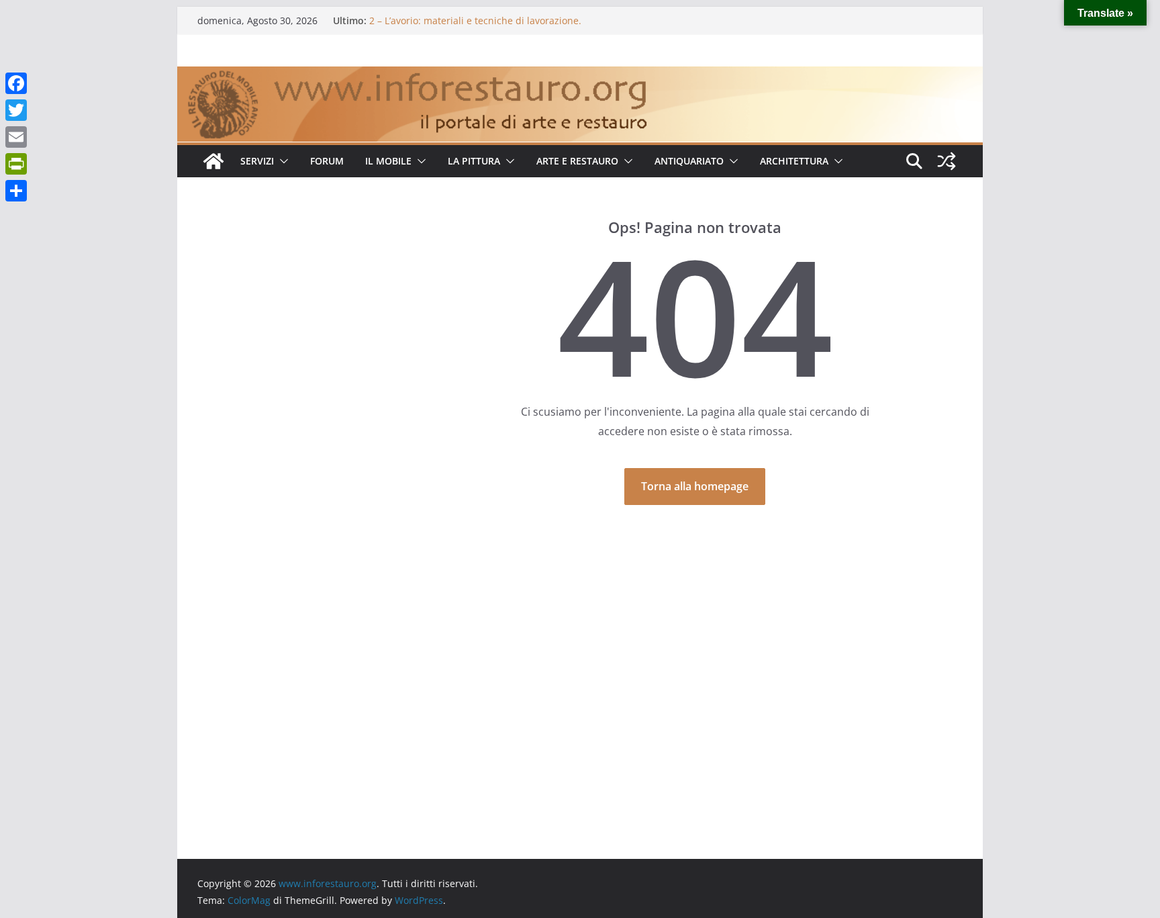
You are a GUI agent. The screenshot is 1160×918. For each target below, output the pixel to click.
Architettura (794, 160)
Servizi (257, 160)
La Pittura (474, 160)
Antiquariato (689, 160)
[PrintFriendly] (16, 163)
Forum (327, 160)
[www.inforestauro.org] (580, 75)
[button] (281, 161)
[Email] (16, 137)
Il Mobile (388, 160)
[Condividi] (16, 190)
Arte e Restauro (577, 160)
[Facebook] (16, 83)
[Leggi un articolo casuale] (946, 161)
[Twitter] (16, 110)
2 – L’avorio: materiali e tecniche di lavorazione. (475, 20)
